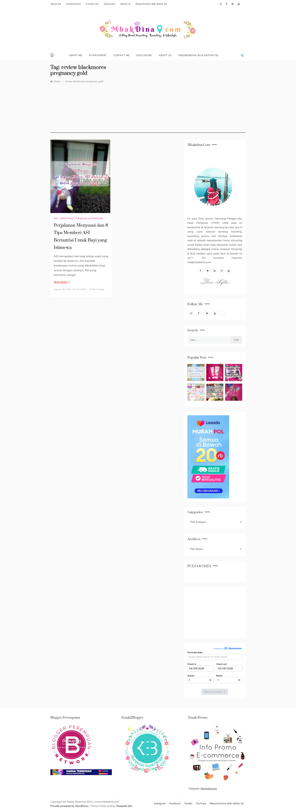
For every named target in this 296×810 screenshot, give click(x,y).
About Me (55, 3)
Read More (61, 282)
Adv (56, 218)
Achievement (73, 3)
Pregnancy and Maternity (89, 218)
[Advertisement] (148, 109)
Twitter (188, 803)
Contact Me (92, 3)
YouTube (201, 803)
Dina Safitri (81, 289)
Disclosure (109, 3)
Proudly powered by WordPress (69, 806)
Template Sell (124, 806)
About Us (125, 3)
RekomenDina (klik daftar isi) (151, 3)
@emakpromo (208, 788)
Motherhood (66, 218)
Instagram (160, 803)
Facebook (175, 803)
